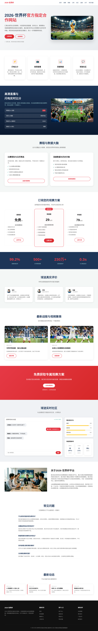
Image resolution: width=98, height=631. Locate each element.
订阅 (73, 2)
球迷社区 (61, 614)
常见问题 (91, 2)
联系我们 (80, 619)
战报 (81, 2)
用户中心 (61, 611)
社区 (77, 2)
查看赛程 (20, 36)
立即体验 (9, 36)
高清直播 (41, 614)
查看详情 (11, 355)
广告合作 (80, 616)
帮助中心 (61, 616)
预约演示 (80, 614)
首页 (60, 2)
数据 (69, 2)
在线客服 (80, 611)
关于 (86, 2)
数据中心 (41, 616)
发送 (58, 452)
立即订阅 (49, 240)
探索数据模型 (71, 179)
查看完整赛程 (26, 181)
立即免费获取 (49, 385)
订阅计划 (41, 619)
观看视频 (57, 355)
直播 (65, 2)
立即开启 (18, 240)
